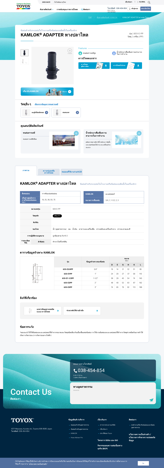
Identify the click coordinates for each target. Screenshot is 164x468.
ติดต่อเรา (86, 9)
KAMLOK (74, 433)
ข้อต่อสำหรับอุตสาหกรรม (79, 429)
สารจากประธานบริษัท (107, 425)
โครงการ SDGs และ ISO (108, 440)
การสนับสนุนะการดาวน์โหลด (67, 9)
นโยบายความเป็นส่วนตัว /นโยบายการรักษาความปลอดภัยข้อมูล (142, 438)
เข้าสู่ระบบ (134, 8)
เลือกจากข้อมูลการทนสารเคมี (46, 104)
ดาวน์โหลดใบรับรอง (119, 65)
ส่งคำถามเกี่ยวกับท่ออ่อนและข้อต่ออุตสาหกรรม (143, 426)
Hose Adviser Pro (77, 438)
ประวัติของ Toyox (106, 433)
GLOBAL (142, 2)
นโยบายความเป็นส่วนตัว (38, 464)
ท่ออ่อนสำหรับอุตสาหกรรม (80, 425)
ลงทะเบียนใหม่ (145, 8)
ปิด (143, 463)
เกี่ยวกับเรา (128, 2)
